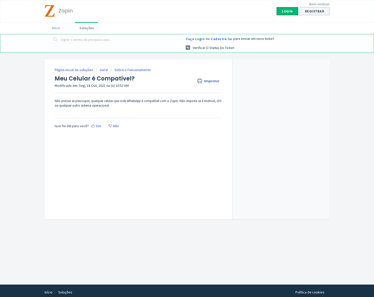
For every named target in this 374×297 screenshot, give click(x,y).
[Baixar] (178, 82)
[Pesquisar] (55, 40)
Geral (104, 70)
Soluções (86, 28)
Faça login (195, 39)
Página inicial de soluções (74, 70)
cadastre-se (221, 39)
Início (56, 28)
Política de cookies (309, 292)
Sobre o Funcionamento (132, 70)
